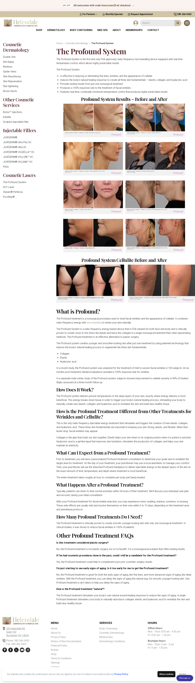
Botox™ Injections (12, 112)
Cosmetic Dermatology (77, 43)
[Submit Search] (178, 23)
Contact (153, 30)
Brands (54, 649)
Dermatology (56, 30)
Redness (7, 66)
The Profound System (14, 182)
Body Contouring (81, 30)
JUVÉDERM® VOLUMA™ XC (17, 161)
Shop (39, 30)
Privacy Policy (121, 674)
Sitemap (55, 662)
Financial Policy (59, 645)
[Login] (136, 23)
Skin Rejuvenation (12, 81)
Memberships (134, 30)
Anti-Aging (8, 61)
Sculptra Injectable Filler (15, 121)
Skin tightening (10, 86)
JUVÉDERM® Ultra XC (14, 147)
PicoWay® (9, 196)
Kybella (7, 117)
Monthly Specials (114, 14)
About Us (56, 632)
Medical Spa (106, 637)
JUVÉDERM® (10, 137)
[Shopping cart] (187, 23)
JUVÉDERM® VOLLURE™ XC (18, 156)
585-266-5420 (184, 14)
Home (59, 43)
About (117, 30)
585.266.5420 (21, 640)
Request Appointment (141, 14)
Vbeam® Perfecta (13, 192)
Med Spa (102, 30)
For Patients (88, 14)
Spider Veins (9, 71)
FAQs (6, 166)
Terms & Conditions (61, 658)
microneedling (94, 322)
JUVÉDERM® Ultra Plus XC (17, 142)
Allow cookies (166, 674)
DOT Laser (8, 187)
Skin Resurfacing (12, 76)
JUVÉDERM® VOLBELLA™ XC (18, 152)
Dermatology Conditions (112, 641)
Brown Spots (10, 91)
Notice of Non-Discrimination (66, 641)
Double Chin (9, 56)
